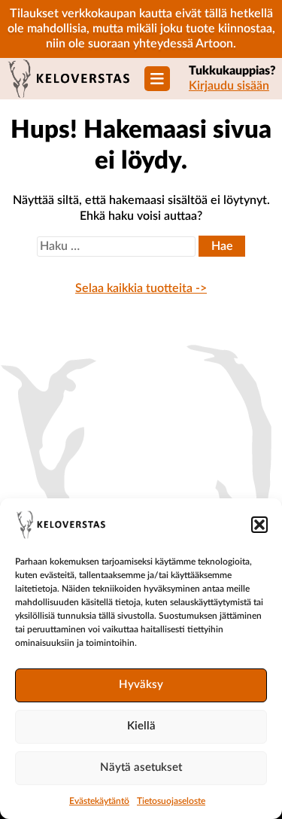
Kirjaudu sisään (229, 86)
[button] (259, 524)
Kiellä (141, 726)
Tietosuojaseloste (171, 800)
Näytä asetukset (141, 767)
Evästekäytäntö (99, 800)
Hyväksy (141, 684)
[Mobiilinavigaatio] (157, 78)
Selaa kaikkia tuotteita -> (141, 288)
